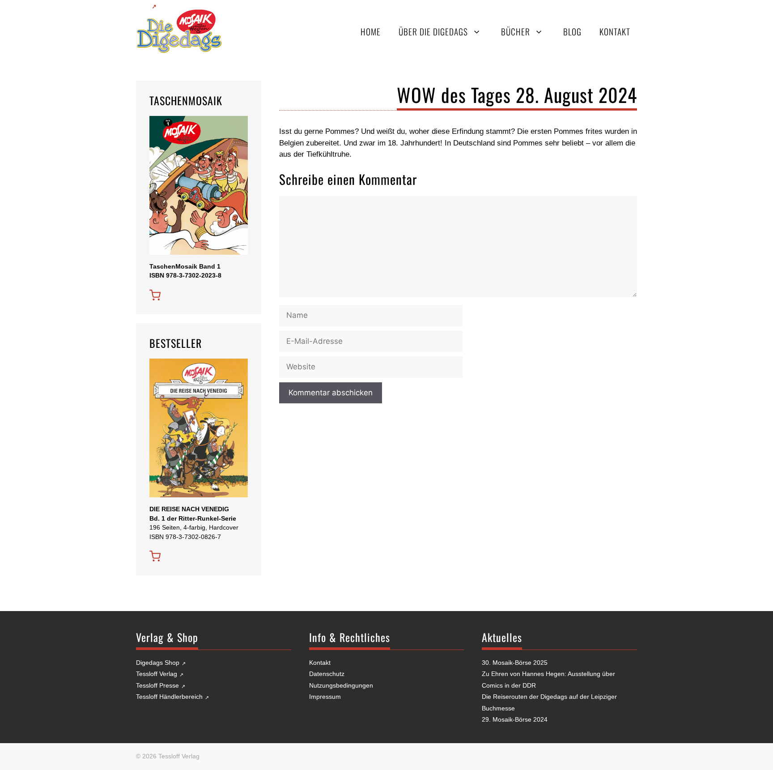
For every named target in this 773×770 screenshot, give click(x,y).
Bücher (515, 31)
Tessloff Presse (157, 685)
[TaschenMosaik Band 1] (155, 295)
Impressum (325, 696)
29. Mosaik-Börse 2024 (515, 719)
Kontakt (614, 31)
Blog (572, 31)
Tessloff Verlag (156, 673)
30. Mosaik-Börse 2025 (515, 662)
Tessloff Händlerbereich (169, 696)
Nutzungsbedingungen (341, 685)
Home (371, 31)
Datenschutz (326, 673)
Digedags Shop (157, 662)
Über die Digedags (433, 31)
